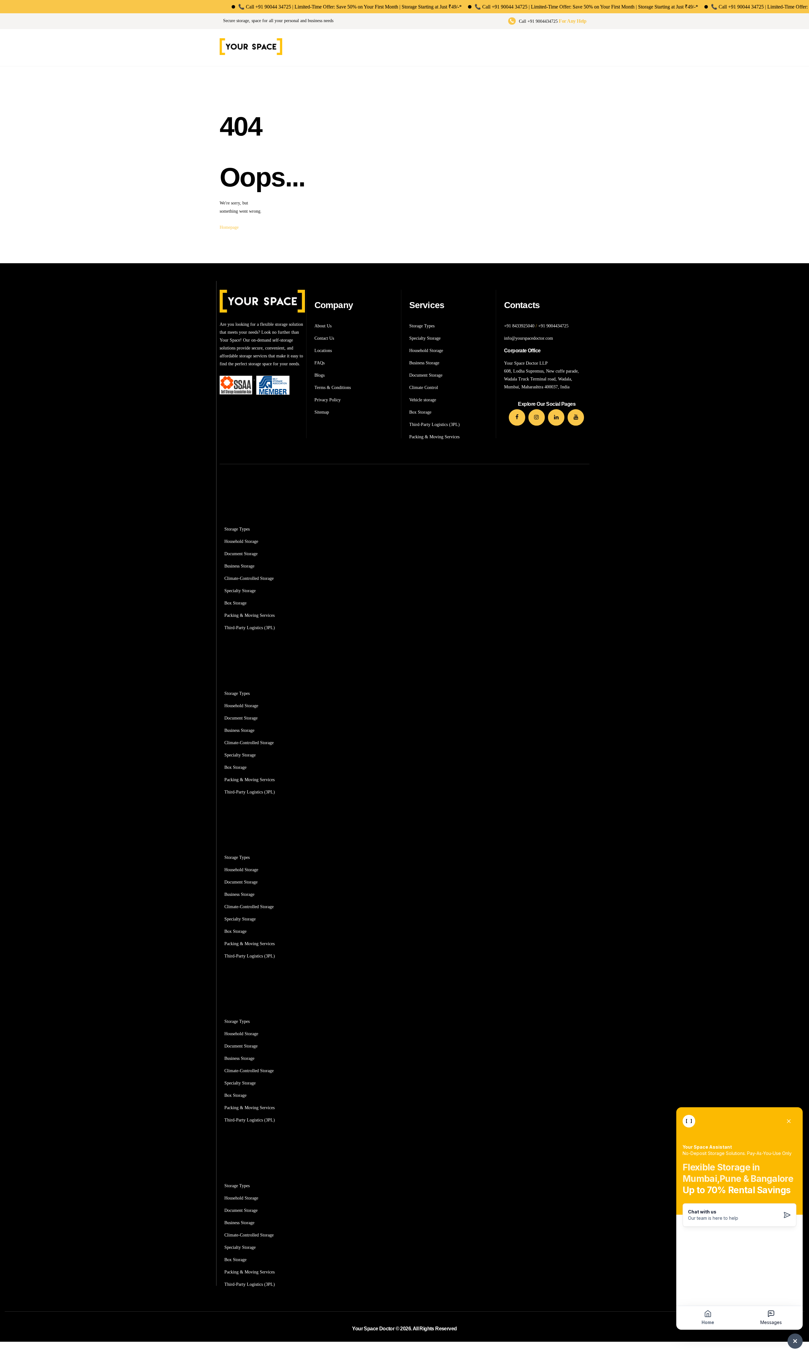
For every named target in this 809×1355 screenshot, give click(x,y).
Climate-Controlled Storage (249, 578)
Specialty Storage (240, 590)
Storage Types (237, 529)
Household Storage (241, 541)
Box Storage (235, 603)
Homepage (229, 227)
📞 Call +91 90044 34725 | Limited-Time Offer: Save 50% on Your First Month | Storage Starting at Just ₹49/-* (322, 6)
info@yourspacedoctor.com (528, 338)
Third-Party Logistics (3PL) (249, 627)
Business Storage (239, 566)
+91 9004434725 (553, 326)
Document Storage (241, 553)
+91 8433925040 (519, 326)
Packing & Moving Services (249, 615)
